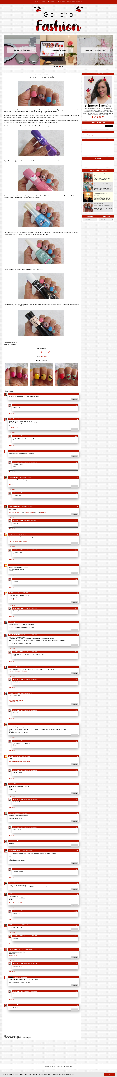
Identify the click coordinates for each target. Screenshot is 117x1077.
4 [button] (59, 66)
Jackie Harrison (13, 394)
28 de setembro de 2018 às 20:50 (30, 549)
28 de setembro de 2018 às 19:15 (25, 693)
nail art (41, 356)
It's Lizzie (11, 541)
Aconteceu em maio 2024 (22, 50)
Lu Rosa (11, 724)
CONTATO (62, 1)
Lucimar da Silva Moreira (16, 667)
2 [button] (56, 66)
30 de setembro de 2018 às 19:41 (30, 741)
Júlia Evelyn (12, 622)
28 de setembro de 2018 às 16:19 (30, 634)
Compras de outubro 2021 (101, 183)
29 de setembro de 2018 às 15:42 (30, 608)
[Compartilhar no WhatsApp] (49, 352)
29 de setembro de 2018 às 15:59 (30, 827)
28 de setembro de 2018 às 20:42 (30, 435)
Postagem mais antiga (74, 1043)
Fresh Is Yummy (14, 883)
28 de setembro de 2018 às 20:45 (30, 462)
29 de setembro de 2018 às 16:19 (30, 770)
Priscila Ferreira (14, 693)
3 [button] (57, 66)
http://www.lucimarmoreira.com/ (18, 671)
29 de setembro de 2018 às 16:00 (30, 579)
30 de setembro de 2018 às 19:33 (30, 935)
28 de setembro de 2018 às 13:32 (21, 592)
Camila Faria (12, 451)
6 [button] (62, 66)
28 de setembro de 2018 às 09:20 (26, 477)
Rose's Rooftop (13, 600)
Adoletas (11, 484)
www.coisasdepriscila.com (16, 700)
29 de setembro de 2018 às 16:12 (30, 651)
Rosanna (11, 592)
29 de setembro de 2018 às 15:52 (26, 841)
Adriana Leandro (18, 405)
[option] (22, 50)
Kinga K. (11, 924)
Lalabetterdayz (13, 894)
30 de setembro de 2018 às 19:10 (26, 1005)
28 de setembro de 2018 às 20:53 (30, 520)
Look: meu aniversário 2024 (58, 50)
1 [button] (54, 66)
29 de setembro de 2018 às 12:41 (24, 783)
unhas (45, 356)
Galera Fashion (49, 1066)
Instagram (43, 512)
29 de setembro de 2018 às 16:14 (30, 679)
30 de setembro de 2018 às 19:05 (30, 869)
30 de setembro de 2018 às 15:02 (20, 977)
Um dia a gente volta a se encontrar (101, 194)
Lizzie (10, 534)
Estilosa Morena (14, 565)
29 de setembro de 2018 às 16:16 (30, 710)
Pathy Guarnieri (14, 419)
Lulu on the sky (13, 949)
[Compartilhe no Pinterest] (41, 352)
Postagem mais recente (9, 1043)
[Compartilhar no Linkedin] (45, 352)
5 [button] (60, 66)
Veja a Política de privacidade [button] (66, 1074)
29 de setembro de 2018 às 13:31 (21, 813)
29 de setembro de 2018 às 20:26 (27, 850)
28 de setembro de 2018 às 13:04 (26, 565)
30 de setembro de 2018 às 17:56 (30, 799)
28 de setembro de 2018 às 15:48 (23, 622)
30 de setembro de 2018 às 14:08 (25, 949)
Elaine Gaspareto (61, 1068)
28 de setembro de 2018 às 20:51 (30, 405)
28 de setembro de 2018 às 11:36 (19, 534)
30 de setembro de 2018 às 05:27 (26, 882)
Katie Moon (12, 756)
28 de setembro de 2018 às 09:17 (23, 451)
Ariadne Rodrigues (15, 850)
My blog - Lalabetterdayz (16, 902)
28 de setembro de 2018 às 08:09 (25, 418)
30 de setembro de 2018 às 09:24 (21, 924)
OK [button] (109, 1074)
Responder (74, 399)
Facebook (18, 541)
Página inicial (42, 1043)
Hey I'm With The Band (16, 634)
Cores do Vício (13, 427)
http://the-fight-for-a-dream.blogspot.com (20, 761)
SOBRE (44, 1)
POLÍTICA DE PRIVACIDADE (75, 1)
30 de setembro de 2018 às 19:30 (30, 911)
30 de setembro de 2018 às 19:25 (30, 963)
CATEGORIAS (52, 1)
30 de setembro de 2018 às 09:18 (25, 894)
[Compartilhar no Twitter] (37, 352)
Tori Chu (11, 813)
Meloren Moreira (14, 477)
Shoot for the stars (14, 512)
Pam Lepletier (13, 784)
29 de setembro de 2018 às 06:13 (23, 756)
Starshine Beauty (14, 506)
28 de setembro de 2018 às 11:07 (26, 506)
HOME (37, 1)
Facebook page (29, 512)
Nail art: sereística (98, 203)
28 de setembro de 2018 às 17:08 (31, 667)
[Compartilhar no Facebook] (33, 352)
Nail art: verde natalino (100, 174)
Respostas (12, 402)
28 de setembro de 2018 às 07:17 (25, 394)
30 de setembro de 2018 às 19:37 (30, 991)
